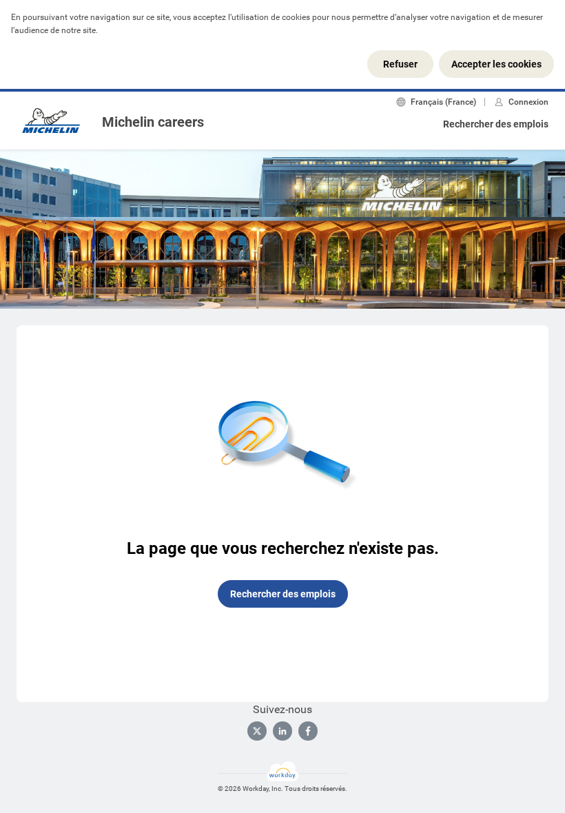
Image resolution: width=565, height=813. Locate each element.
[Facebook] (308, 731)
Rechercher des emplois (495, 124)
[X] (257, 731)
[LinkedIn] (282, 731)
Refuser (400, 64)
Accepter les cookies (496, 64)
